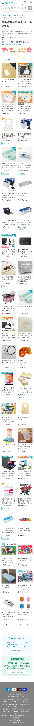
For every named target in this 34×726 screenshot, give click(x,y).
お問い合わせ (25, 702)
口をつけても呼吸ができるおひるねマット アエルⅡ (8, 279)
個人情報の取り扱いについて (16, 697)
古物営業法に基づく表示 (17, 720)
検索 (10, 694)
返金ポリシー (16, 702)
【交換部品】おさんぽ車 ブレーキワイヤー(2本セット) (8, 363)
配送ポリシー (6, 702)
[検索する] (30, 8)
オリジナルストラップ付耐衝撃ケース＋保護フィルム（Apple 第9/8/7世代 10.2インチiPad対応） (8, 254)
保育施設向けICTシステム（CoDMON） (19, 704)
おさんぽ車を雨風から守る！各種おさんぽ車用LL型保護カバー (24, 279)
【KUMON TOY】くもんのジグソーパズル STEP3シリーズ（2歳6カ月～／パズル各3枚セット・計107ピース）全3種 (9, 562)
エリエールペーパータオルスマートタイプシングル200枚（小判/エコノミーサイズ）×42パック (25, 224)
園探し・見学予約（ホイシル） (16, 706)
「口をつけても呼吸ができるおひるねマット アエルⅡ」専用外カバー (25, 336)
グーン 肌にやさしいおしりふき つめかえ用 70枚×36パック (25, 447)
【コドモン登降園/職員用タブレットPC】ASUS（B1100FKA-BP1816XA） (9, 222)
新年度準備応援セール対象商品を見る (13, 44)
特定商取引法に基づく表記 (12, 699)
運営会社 (4, 704)
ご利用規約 (24, 699)
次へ (25, 624)
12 (20, 624)
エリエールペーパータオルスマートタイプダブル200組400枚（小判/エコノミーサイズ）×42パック (9, 532)
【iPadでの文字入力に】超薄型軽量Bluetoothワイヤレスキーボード (25, 252)
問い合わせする (17, 650)
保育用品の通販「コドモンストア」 (12, 15)
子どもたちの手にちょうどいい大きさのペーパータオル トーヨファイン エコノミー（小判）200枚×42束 (24, 167)
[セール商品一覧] (17, 50)
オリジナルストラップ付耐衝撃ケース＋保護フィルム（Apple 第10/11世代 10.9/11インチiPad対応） (9, 338)
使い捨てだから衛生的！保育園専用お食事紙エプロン (8, 136)
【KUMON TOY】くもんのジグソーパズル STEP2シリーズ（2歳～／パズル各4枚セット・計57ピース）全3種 (9, 421)
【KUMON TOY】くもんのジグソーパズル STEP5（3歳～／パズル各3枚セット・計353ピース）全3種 (25, 589)
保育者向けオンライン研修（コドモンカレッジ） (16, 709)
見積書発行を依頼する (17, 672)
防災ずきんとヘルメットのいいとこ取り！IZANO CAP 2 (24, 363)
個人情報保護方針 (18, 694)
